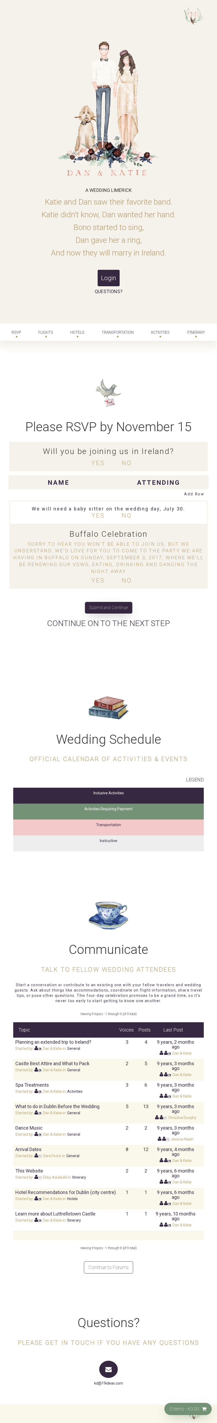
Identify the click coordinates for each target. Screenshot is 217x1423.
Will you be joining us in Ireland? (108, 451)
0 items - (184, 1409)
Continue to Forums (108, 1267)
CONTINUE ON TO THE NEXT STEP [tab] (108, 623)
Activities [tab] (160, 332)
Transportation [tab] (118, 332)
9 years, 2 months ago (175, 1044)
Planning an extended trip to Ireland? (53, 1042)
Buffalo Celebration (108, 534)
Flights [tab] (45, 332)
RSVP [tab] (16, 332)
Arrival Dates (28, 1149)
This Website (29, 1171)
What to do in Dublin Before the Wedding (57, 1106)
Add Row (194, 494)
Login (108, 278)
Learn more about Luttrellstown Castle (55, 1214)
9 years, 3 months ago (175, 1066)
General (73, 1048)
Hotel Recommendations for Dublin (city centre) (65, 1192)
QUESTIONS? (109, 291)
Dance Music (29, 1128)
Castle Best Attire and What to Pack (52, 1063)
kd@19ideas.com (108, 1383)
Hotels (72, 1199)
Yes (98, 463)
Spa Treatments (32, 1085)
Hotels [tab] (77, 332)
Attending (158, 482)
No (127, 463)
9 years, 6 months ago (175, 1173)
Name (58, 482)
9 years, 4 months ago (175, 1152)
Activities (75, 1091)
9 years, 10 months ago (176, 1216)
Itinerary (196, 332)
